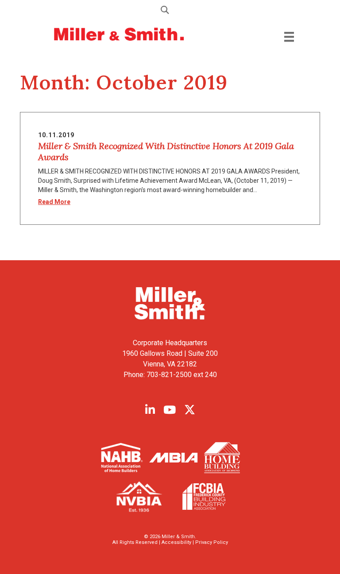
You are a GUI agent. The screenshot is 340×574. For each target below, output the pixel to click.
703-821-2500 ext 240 (182, 374)
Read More (54, 201)
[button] (170, 9)
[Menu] (289, 36)
